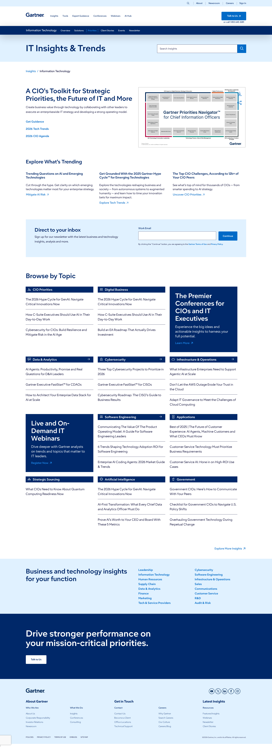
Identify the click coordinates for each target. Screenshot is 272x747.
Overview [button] (65, 30)
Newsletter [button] (134, 30)
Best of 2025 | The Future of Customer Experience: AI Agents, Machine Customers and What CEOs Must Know (202, 431)
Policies (29, 737)
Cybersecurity (204, 570)
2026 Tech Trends (37, 129)
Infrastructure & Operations (212, 579)
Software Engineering (209, 574)
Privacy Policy (44, 737)
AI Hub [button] (128, 16)
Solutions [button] (79, 30)
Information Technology (41, 30)
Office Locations (122, 722)
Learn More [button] (182, 342)
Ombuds (73, 737)
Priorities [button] (92, 30)
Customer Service (206, 593)
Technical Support (123, 726)
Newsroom (214, 3)
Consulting (75, 722)
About (199, 3)
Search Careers (166, 718)
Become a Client (122, 718)
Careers (230, 3)
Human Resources (150, 579)
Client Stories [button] (107, 30)
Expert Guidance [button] (80, 16)
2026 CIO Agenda (37, 136)
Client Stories (209, 726)
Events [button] (121, 30)
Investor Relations (34, 722)
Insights (73, 713)
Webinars (207, 718)
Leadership (145, 570)
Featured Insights (211, 713)
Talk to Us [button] (232, 15)
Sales (198, 584)
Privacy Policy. (217, 244)
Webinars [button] (115, 16)
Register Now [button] (40, 462)
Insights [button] (54, 16)
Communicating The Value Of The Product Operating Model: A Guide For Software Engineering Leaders (127, 431)
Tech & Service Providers (154, 603)
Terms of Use (60, 737)
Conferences (76, 718)
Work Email (144, 228)
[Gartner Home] (35, 15)
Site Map (84, 737)
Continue (228, 236)
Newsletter (208, 722)
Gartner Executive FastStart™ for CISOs (125, 384)
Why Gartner (165, 713)
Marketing (145, 598)
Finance (143, 593)
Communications (206, 588)
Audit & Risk (203, 603)
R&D (198, 598)
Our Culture (164, 722)
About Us (30, 713)
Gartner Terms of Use (197, 244)
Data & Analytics (149, 588)
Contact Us (119, 713)
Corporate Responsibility (38, 718)
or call (227, 22)
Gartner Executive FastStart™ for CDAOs (54, 384)
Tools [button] (65, 16)
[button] (241, 3)
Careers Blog (165, 726)
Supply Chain (147, 584)
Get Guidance (35, 121)
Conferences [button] (100, 16)
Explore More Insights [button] (229, 548)
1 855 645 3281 (237, 22)
